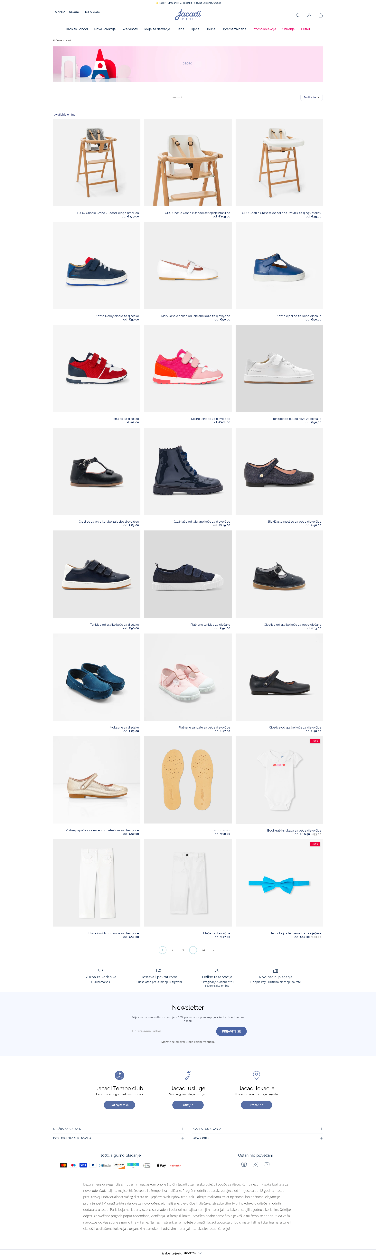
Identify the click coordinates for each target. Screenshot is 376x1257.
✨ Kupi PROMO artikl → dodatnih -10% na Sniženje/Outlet (188, 3)
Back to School (77, 29)
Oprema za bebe (233, 29)
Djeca (195, 29)
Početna (57, 40)
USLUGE (74, 11)
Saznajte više (119, 1105)
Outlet (305, 29)
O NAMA (60, 11)
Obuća (210, 29)
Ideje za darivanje (157, 29)
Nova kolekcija (105, 29)
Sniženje (288, 29)
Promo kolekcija (264, 29)
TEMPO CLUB (91, 11)
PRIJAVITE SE (231, 1031)
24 (203, 950)
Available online (64, 114)
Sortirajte (310, 97)
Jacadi (68, 40)
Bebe (180, 29)
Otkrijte (188, 1105)
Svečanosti (130, 29)
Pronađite (256, 1105)
